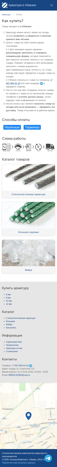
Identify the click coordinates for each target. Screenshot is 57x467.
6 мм (8, 294)
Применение (12, 345)
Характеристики (14, 342)
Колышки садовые (28, 232)
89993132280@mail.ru (19, 375)
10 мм (9, 301)
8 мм (8, 298)
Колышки (10, 321)
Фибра (28, 270)
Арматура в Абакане (22, 5)
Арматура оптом (14, 348)
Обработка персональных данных (18, 463)
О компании (12, 351)
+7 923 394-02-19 (20, 365)
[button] (51, 5)
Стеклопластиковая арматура (28, 194)
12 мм (9, 304)
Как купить (11, 328)
